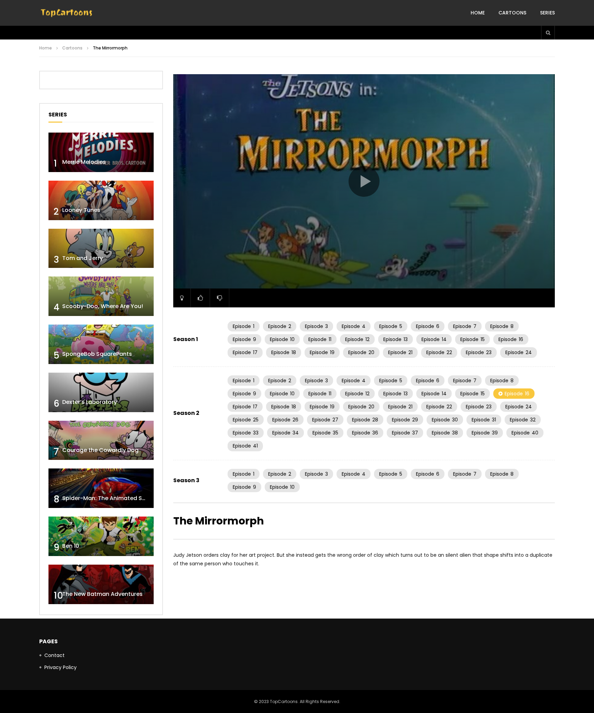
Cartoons (512, 12)
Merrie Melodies (84, 162)
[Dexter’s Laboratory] (101, 392)
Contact (54, 655)
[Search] (548, 32)
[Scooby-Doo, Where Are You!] (101, 296)
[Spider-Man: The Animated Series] (101, 488)
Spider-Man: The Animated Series (108, 498)
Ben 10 (70, 546)
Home (478, 12)
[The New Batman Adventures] (101, 584)
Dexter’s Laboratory (89, 402)
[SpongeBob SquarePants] (101, 344)
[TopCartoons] (66, 13)
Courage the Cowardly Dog (100, 450)
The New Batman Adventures (102, 594)
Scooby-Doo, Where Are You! (102, 306)
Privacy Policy (60, 667)
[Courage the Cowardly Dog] (101, 440)
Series (547, 12)
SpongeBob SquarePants (97, 354)
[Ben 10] (101, 536)
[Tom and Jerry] (101, 248)
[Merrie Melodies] (101, 152)
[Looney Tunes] (101, 200)
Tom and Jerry (82, 258)
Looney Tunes (81, 210)
